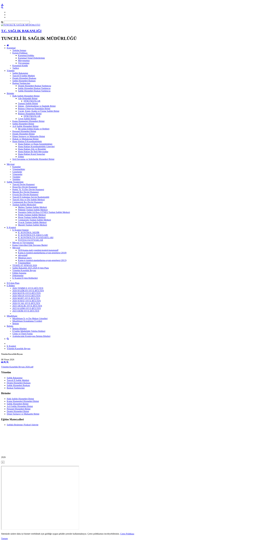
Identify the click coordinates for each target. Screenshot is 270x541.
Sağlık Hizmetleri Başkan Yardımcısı (34, 88)
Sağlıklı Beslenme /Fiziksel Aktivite (22, 425)
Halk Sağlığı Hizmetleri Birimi (26, 96)
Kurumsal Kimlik (20, 65)
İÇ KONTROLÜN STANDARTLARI (35, 237)
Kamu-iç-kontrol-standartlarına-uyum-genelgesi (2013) (42, 260)
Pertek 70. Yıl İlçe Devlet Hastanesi (28, 189)
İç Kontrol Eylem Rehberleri (25, 278)
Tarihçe (15, 68)
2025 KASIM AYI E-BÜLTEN (26, 308)
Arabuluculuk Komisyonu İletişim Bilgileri (31, 336)
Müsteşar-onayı (25, 258)
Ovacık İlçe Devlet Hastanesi (25, 194)
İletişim (15, 323)
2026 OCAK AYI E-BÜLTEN (26, 303)
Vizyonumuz (23, 63)
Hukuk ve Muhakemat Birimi (25, 139)
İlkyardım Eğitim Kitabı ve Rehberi (33, 129)
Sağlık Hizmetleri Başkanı (24, 81)
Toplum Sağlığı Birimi (28, 103)
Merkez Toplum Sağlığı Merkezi (32, 207)
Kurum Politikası (19, 53)
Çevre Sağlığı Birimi (27, 118)
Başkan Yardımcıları (21, 83)
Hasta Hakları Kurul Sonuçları (31, 154)
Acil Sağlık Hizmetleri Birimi (25, 126)
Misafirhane (12, 316)
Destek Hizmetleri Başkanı (24, 78)
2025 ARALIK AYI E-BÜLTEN (27, 306)
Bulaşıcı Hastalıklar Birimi (29, 113)
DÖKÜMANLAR (32, 101)
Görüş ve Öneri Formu (22, 333)
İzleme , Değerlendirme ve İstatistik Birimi (37, 106)
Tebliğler (16, 179)
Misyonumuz (24, 60)
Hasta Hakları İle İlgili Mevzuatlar (33, 151)
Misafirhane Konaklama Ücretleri (27, 321)
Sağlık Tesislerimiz (15, 182)
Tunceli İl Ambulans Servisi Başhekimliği (30, 197)
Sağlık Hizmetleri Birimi (23, 124)
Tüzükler (16, 177)
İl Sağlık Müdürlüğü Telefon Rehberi (28, 331)
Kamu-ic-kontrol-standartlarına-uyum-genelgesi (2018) (42, 253)
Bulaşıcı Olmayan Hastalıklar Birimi (34, 108)
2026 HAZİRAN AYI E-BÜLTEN (28, 290)
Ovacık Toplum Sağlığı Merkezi (32, 222)
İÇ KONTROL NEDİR (28, 232)
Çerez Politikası (127, 534)
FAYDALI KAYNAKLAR (30, 240)
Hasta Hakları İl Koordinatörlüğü (27, 141)
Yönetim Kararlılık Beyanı (24, 270)
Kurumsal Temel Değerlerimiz (31, 58)
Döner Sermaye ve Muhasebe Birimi (28, 136)
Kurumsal (11, 48)
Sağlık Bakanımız (20, 73)
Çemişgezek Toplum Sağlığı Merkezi (34, 220)
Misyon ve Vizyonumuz (23, 242)
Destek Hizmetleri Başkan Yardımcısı (34, 86)
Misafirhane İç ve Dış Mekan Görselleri (30, 318)
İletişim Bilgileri (19, 328)
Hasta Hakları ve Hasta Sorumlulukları (35, 144)
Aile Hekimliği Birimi (27, 98)
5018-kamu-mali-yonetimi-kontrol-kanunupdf (38, 250)
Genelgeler (17, 172)
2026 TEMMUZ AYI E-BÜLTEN (27, 288)
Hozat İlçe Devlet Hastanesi (24, 187)
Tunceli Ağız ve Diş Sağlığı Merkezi (28, 199)
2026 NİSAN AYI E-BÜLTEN (26, 296)
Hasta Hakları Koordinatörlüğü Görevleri (36, 146)
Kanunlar (16, 167)
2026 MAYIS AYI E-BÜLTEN (26, 293)
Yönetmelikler (18, 169)
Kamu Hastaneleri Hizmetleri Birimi (28, 121)
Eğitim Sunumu (19, 273)
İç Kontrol (11, 227)
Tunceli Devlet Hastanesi (23, 184)
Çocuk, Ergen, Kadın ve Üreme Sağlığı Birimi (38, 111)
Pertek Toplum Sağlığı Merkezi (32, 215)
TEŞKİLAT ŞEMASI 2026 (24, 265)
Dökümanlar (17, 275)
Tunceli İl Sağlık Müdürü (23, 75)
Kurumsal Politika (26, 55)
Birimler (10, 93)
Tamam (4, 538)
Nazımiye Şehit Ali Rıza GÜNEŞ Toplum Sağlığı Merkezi (44, 212)
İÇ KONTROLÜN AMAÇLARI (33, 235)
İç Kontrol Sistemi (20, 230)
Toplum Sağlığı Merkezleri (24, 204)
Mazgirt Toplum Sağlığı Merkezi (32, 225)
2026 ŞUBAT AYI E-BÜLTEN (26, 301)
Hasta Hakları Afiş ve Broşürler (32, 149)
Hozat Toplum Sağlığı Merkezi (31, 217)
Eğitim (21, 156)
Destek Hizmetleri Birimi (23, 134)
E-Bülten (11, 285)
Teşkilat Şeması (19, 50)
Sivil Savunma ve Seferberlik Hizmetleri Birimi (33, 159)
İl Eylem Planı (13, 283)
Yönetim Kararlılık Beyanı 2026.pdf (17, 367)
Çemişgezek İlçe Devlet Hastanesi (27, 202)
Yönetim (10, 70)
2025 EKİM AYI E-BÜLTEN (25, 311)
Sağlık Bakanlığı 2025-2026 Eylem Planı (30, 268)
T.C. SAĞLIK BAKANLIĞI (21, 31)
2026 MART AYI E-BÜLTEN (26, 298)
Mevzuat (10, 164)
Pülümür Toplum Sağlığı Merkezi (33, 210)
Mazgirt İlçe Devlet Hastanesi (25, 192)
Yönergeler (17, 174)
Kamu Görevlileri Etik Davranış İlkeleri (30, 245)
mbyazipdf (22, 255)
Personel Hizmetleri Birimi (24, 131)
